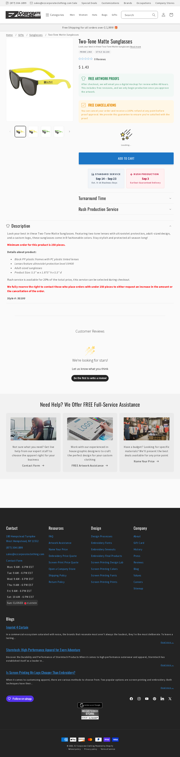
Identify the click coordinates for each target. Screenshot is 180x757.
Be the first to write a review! (90, 378)
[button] (54, 15)
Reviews (139, 562)
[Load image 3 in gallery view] (46, 131)
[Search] (154, 15)
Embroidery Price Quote (63, 556)
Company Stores (164, 3)
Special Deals (89, 3)
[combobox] (139, 14)
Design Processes (101, 536)
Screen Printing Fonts (104, 575)
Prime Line (86, 52)
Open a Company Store (62, 569)
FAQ (51, 536)
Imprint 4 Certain (17, 627)
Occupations (144, 3)
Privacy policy (90, 749)
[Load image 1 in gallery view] (20, 131)
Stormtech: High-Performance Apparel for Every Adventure (43, 649)
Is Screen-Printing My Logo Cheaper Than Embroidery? (40, 672)
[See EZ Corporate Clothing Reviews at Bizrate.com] (90, 718)
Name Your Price (144, 461)
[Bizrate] (175, 755)
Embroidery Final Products (106, 556)
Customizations (110, 3)
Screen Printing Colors (104, 569)
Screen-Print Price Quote (64, 562)
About (137, 536)
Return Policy (57, 582)
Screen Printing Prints (104, 582)
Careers (138, 582)
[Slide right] (69, 131)
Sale (74, 3)
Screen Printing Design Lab (107, 562)
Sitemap (138, 588)
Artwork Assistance (60, 543)
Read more (135, 46)
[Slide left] (10, 131)
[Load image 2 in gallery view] (33, 131)
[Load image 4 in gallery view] (58, 131)
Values (137, 575)
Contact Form (31, 465)
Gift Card (139, 543)
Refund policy (74, 749)
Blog (136, 569)
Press (137, 556)
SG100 (106, 52)
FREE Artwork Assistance (88, 465)
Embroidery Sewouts (103, 549)
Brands (128, 3)
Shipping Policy (58, 575)
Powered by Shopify (104, 746)
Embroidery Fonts (101, 543)
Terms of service (108, 749)
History (138, 549)
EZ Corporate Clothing (84, 746)
